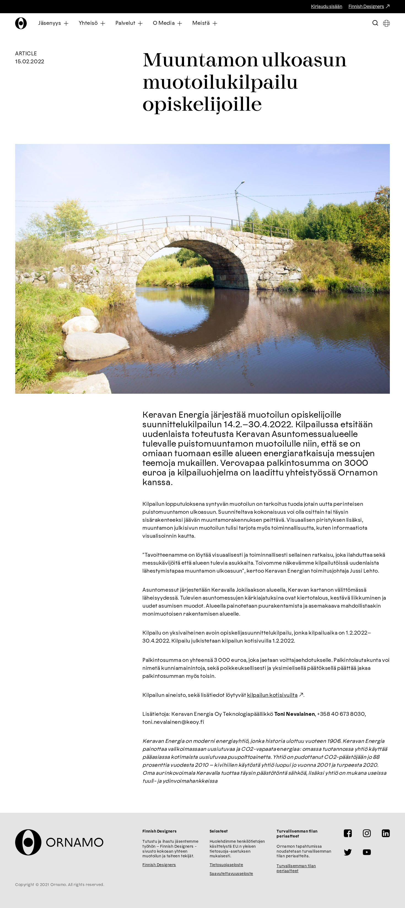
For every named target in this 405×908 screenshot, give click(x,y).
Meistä (201, 23)
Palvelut (125, 23)
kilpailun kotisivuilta (272, 695)
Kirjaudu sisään (326, 6)
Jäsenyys (49, 23)
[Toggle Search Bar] (375, 23)
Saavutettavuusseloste (231, 874)
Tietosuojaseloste (226, 865)
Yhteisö (88, 23)
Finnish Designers (366, 6)
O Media (164, 23)
